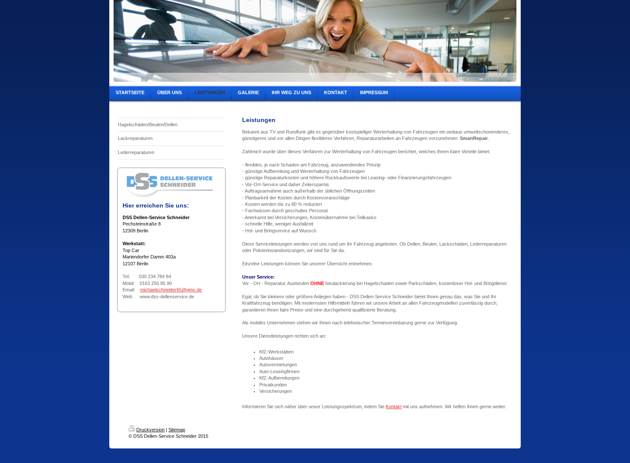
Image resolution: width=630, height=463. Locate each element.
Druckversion (150, 429)
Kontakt (394, 406)
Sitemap (176, 429)
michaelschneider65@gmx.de (171, 289)
